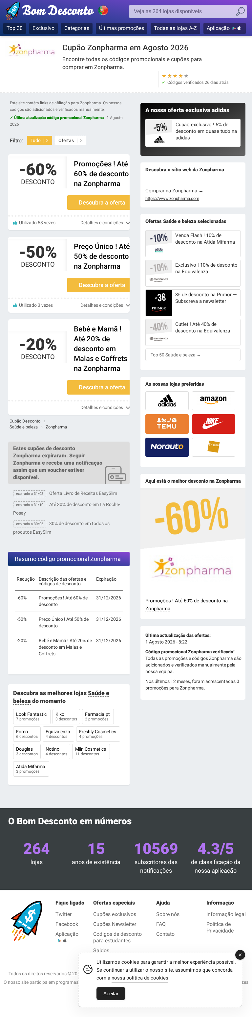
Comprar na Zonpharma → (174, 191)
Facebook (66, 924)
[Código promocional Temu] (167, 423)
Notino (56, 751)
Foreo (27, 734)
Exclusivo (43, 28)
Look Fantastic (32, 716)
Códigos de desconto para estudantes (117, 937)
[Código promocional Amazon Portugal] (213, 400)
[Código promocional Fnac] (213, 447)
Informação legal (226, 914)
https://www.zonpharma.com (172, 198)
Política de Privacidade (220, 927)
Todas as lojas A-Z (175, 28)
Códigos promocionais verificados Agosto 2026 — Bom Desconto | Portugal (64, 12)
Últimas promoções (121, 28)
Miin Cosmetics (91, 751)
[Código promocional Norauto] (167, 447)
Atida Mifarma (31, 769)
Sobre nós (167, 914)
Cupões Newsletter (114, 924)
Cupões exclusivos (114, 914)
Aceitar (110, 993)
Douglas (27, 751)
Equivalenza (58, 734)
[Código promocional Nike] (213, 423)
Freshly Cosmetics (98, 734)
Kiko (66, 716)
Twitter (63, 914)
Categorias (76, 28)
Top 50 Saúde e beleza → (176, 354)
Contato (165, 934)
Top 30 (15, 28)
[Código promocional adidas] (167, 400)
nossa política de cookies (140, 978)
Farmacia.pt (98, 716)
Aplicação (218, 28)
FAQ (161, 924)
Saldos (101, 950)
